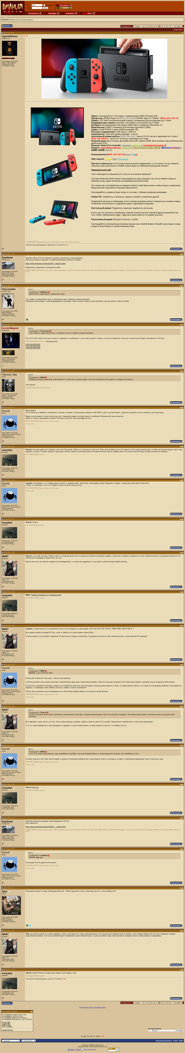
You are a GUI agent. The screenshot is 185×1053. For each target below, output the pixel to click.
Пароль (29, 8)
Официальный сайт (101, 170)
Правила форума (7, 1030)
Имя (28, 5)
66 (170, 26)
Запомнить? (49, 5)
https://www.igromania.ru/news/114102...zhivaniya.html (46, 264)
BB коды (4, 1022)
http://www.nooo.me (52, 341)
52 (146, 26)
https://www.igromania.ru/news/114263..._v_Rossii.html (46, 827)
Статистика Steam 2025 (33, 348)
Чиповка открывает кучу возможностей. (46, 595)
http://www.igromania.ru (164, 1040)
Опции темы (178, 29)
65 (167, 26)
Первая (137, 26)
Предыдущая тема (86, 1007)
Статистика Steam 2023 (33, 345)
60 (154, 26)
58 (149, 26)
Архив (175, 1040)
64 (164, 26)
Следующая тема (99, 1007)
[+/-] (13, 65)
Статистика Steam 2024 (33, 346)
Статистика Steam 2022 (33, 344)
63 (162, 26)
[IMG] (3, 1025)
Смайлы (4, 1024)
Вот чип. (35, 787)
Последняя (178, 26)
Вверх (181, 1040)
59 (151, 26)
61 (157, 26)
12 (143, 26)
